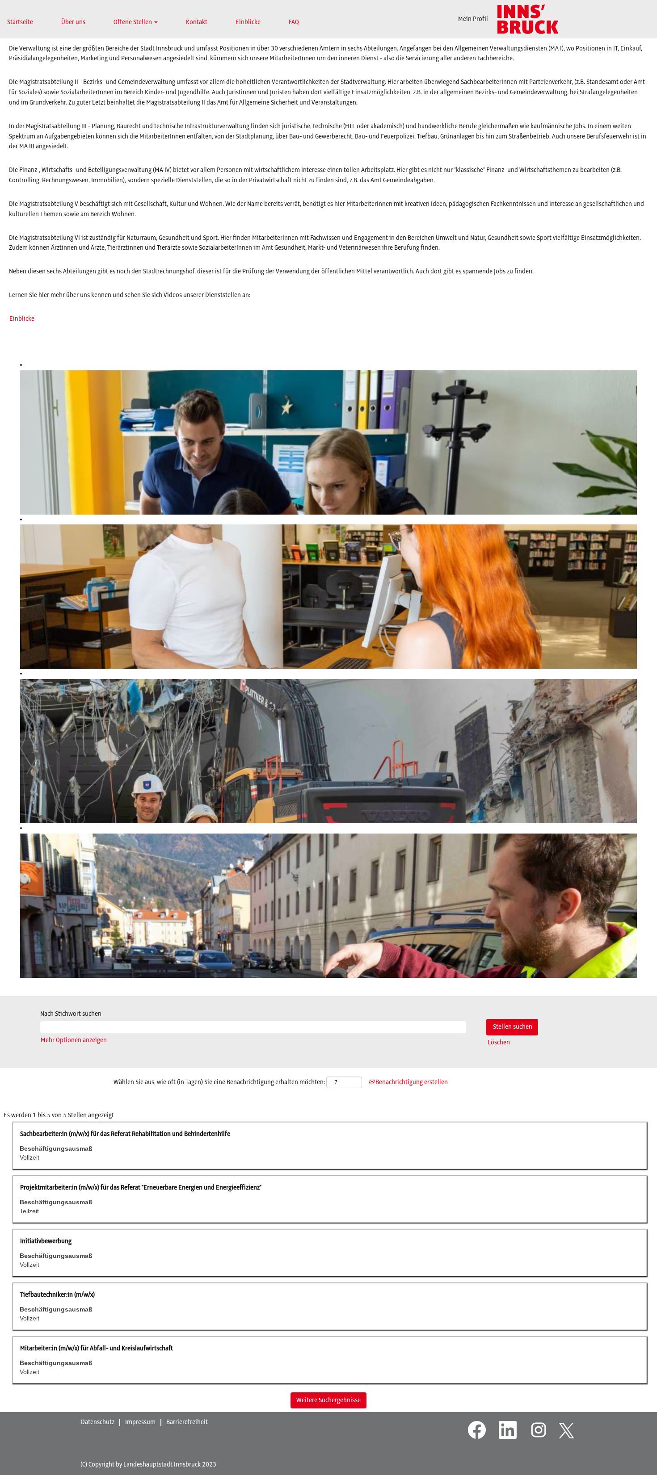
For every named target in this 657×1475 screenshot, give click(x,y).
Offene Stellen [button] (133, 22)
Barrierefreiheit (187, 1422)
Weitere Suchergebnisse (328, 1400)
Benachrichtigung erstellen (411, 1082)
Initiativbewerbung (46, 1241)
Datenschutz (97, 1422)
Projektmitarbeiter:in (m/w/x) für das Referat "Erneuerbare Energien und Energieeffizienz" (140, 1187)
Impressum (140, 1422)
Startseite (20, 22)
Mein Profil (473, 19)
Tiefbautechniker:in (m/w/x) (57, 1295)
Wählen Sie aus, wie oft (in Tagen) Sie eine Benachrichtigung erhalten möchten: (219, 1082)
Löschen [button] (499, 1042)
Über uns (73, 22)
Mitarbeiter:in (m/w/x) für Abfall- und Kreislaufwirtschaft (96, 1348)
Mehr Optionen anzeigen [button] (74, 1040)
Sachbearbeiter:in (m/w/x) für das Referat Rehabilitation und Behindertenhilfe (125, 1134)
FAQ (294, 22)
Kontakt (196, 22)
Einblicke (248, 22)
